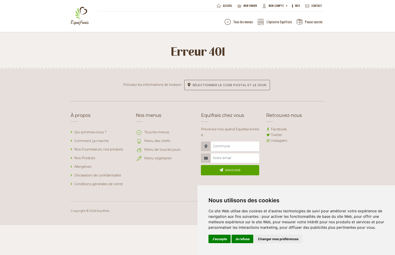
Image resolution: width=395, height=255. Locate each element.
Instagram (279, 141)
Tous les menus (243, 21)
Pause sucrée (314, 21)
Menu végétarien (158, 158)
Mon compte (276, 6)
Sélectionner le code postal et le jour (229, 85)
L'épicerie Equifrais (279, 21)
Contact (316, 6)
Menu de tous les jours (162, 149)
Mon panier (250, 6)
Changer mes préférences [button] (278, 239)
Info (297, 6)
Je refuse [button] (242, 239)
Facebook (279, 129)
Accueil (227, 6)
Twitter (276, 135)
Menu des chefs (157, 141)
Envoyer (233, 170)
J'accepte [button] (219, 239)
